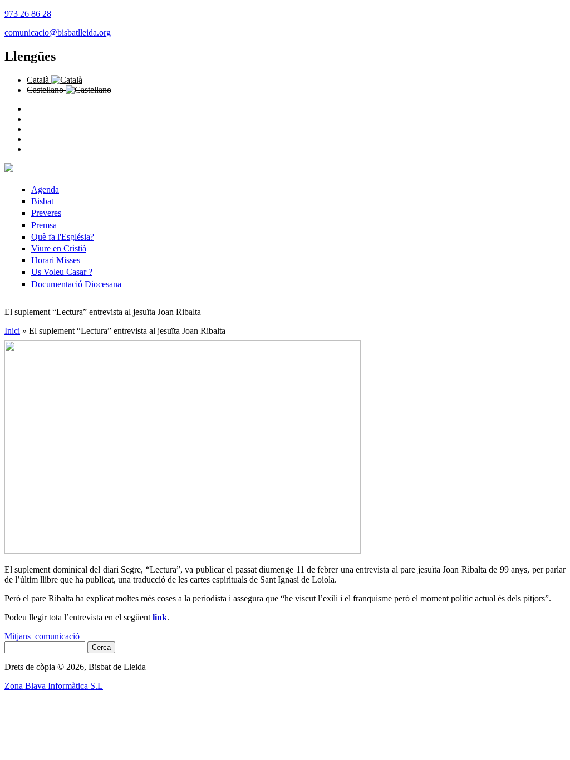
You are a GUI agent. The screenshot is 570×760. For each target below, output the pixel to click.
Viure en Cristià (58, 248)
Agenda (45, 189)
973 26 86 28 (27, 13)
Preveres (46, 213)
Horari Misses (55, 260)
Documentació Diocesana (76, 284)
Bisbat (42, 201)
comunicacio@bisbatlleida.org (57, 32)
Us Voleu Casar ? (61, 272)
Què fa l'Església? (62, 236)
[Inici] (8, 169)
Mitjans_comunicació (42, 636)
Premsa (44, 225)
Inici (12, 330)
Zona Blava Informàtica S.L (53, 685)
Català (39, 80)
